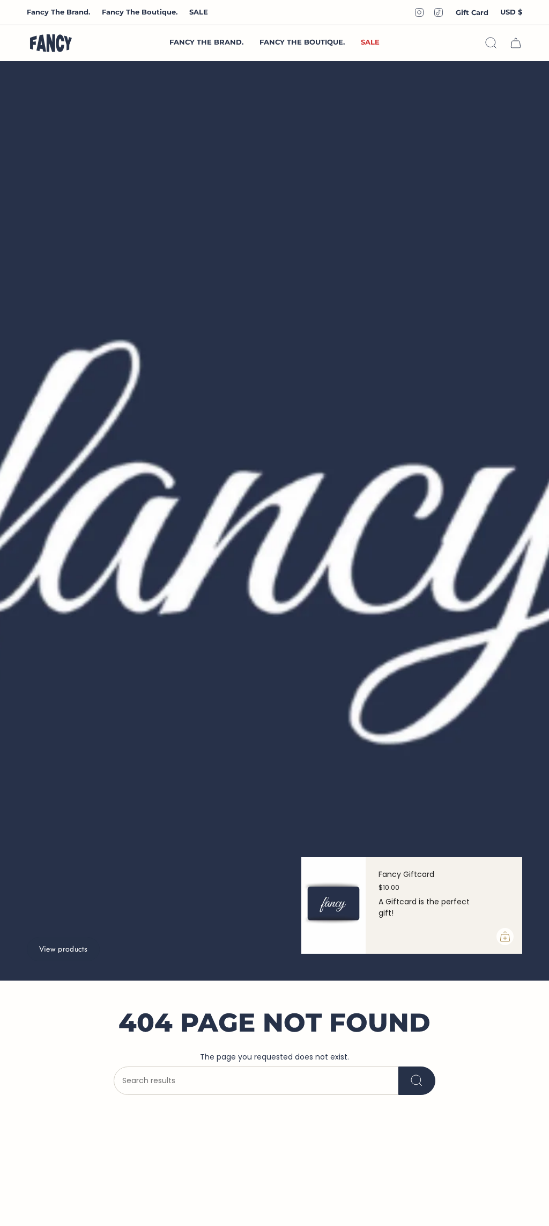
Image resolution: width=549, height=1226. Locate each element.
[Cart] (515, 43)
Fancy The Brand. (58, 12)
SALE (198, 12)
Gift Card (472, 12)
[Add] (505, 936)
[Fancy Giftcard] (333, 905)
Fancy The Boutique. (139, 12)
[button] (302, 43)
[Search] (416, 1081)
